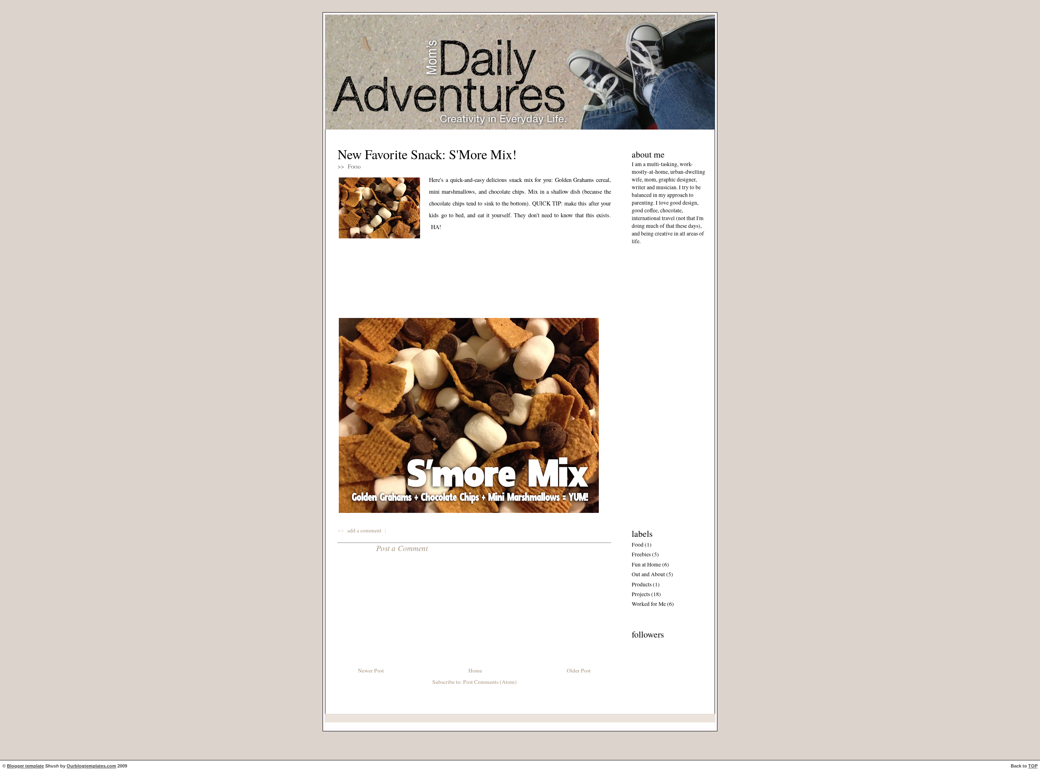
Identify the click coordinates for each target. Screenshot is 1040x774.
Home (475, 670)
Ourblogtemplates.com (91, 765)
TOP (1033, 765)
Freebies (641, 554)
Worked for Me (649, 604)
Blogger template (25, 765)
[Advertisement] (656, 384)
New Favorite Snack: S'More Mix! (427, 154)
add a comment (365, 530)
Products (642, 584)
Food (354, 166)
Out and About (648, 574)
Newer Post (371, 670)
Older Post (579, 670)
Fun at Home (646, 564)
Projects (641, 594)
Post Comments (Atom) (490, 681)
